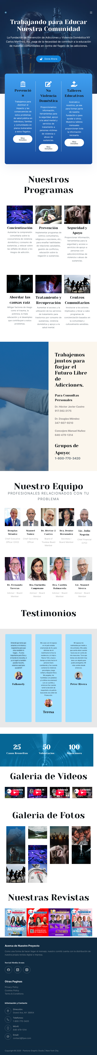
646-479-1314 (20, 1029)
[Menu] (91, 12)
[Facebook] (8, 969)
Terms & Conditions (14, 993)
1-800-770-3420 (21, 1021)
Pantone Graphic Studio (33, 1050)
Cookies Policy (12, 990)
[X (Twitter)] (17, 969)
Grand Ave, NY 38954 (23, 1012)
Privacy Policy (11, 987)
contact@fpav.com (22, 1038)
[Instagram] (26, 969)
